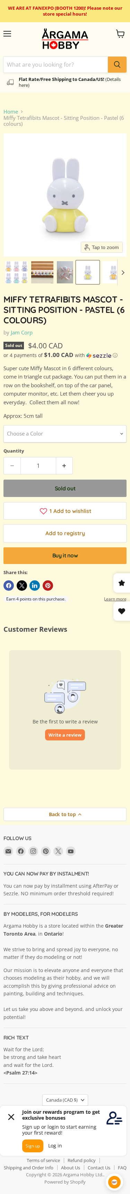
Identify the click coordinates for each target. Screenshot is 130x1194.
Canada (62, 1100)
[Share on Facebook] (8, 585)
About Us (70, 1167)
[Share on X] (22, 585)
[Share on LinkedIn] (34, 585)
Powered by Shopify (65, 1182)
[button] (16, 272)
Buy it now (65, 555)
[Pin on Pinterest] (48, 585)
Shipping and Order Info (28, 1167)
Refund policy (82, 1160)
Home (10, 112)
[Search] (117, 65)
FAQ (122, 1167)
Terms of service (43, 1160)
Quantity (13, 451)
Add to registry (65, 533)
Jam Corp (22, 332)
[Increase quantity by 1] (64, 465)
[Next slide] (122, 272)
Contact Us (99, 1167)
